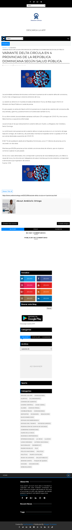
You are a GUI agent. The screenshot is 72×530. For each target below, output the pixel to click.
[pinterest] (41, 1)
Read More (24, 495)
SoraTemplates (28, 524)
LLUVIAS (48, 439)
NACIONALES (25, 445)
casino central (27, 404)
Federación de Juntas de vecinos (34, 426)
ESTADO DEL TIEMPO (28, 423)
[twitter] (34, 1)
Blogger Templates (50, 524)
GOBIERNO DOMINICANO (30, 429)
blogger (13, 229)
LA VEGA (39, 439)
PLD (36, 448)
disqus (35, 229)
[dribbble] (37, 527)
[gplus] (37, 1)
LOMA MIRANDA (26, 442)
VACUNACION (34, 464)
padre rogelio (27, 448)
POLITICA (40, 451)
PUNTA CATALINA (36, 454)
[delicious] (52, 527)
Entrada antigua (63, 223)
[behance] (45, 527)
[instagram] (40, 498)
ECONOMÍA (35, 414)
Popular (36, 337)
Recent (25, 337)
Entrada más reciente (10, 223)
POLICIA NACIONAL (27, 451)
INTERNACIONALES (27, 439)
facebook (58, 229)
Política (24, 454)
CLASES (23, 408)
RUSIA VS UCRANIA (27, 457)
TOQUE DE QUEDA (40, 460)
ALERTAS (24, 398)
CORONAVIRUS (39, 411)
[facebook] (30, 1)
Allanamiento (35, 398)
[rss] (41, 527)
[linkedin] (36, 498)
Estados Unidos (44, 423)
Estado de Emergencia (30, 420)
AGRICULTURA (40, 395)
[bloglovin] (34, 527)
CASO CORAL (40, 404)
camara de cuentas (28, 401)
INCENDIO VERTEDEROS (29, 436)
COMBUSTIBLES (26, 411)
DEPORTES (25, 414)
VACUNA (24, 464)
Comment (46, 337)
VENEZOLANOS (26, 467)
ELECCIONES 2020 (27, 417)
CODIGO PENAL (34, 408)
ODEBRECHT (36, 445)
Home (4, 47)
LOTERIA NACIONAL (41, 442)
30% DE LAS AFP (26, 395)
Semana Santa (26, 460)
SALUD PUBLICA (42, 457)
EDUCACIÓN (45, 414)
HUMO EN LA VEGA (27, 432)
